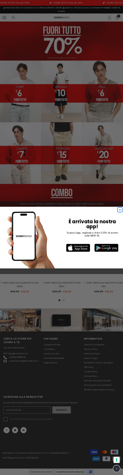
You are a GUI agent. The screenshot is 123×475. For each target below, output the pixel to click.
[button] (116, 468)
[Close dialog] (120, 210)
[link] (78, 248)
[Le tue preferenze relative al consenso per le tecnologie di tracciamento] (117, 460)
